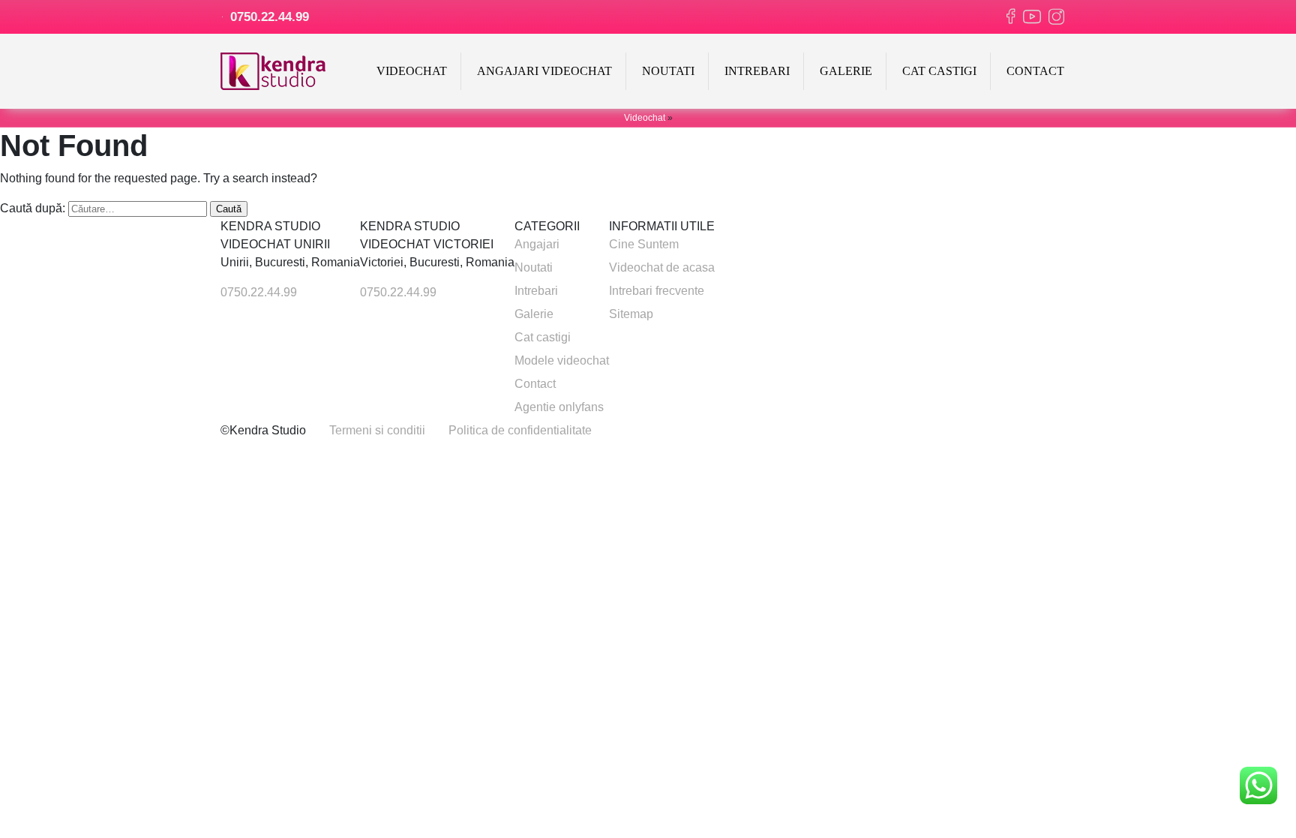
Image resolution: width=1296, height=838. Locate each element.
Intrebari (757, 71)
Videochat (411, 71)
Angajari (537, 244)
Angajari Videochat (544, 71)
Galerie (846, 71)
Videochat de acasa (662, 267)
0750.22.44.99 (267, 17)
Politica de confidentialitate (520, 430)
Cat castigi (939, 71)
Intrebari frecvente (656, 290)
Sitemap (631, 314)
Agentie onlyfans (559, 407)
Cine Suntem (644, 244)
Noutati (668, 71)
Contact (1035, 71)
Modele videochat (561, 360)
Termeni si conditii (377, 430)
